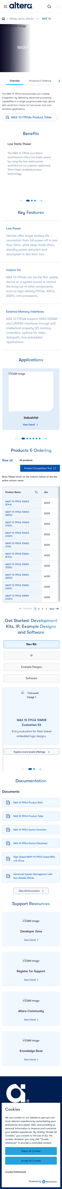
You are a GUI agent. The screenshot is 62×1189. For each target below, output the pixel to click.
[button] (37, 18)
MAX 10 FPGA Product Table (28, 816)
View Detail (29, 424)
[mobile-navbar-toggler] (5, 6)
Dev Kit (31, 644)
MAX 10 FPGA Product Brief (28, 802)
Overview (15, 80)
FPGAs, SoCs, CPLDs (21, 18)
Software (31, 678)
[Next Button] (40, 201)
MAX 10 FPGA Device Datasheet (30, 843)
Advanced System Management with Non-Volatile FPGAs (33, 876)
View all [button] (7, 460)
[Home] (21, 6)
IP (31, 655)
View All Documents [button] (29, 890)
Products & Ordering (40, 80)
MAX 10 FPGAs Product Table (31, 117)
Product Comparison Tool (38, 468)
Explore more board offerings (30, 751)
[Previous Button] (21, 201)
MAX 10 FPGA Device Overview (29, 829)
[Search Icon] (49, 6)
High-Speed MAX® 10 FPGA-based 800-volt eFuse (34, 858)
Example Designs (31, 667)
